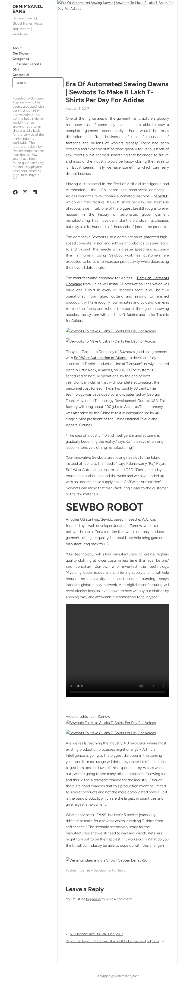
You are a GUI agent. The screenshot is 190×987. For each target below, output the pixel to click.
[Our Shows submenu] (31, 53)
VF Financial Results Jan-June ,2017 (96, 934)
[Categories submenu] (31, 59)
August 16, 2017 (77, 109)
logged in (93, 899)
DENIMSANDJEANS (28, 8)
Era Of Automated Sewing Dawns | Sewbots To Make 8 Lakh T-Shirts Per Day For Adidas (117, 92)
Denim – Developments (97, 870)
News (121, 870)
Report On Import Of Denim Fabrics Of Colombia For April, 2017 (112, 941)
